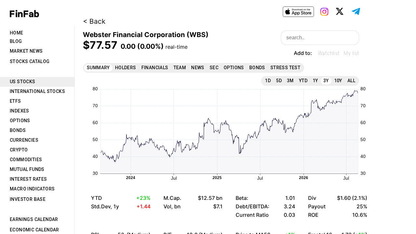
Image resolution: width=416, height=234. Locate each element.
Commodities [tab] (26, 159)
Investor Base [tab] (28, 199)
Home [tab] (16, 32)
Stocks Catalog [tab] (30, 61)
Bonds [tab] (18, 130)
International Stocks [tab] (37, 91)
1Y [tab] (315, 80)
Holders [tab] (125, 67)
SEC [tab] (214, 67)
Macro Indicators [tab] (32, 188)
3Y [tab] (326, 80)
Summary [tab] (98, 67)
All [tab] (351, 80)
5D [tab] (279, 80)
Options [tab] (20, 120)
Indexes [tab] (19, 110)
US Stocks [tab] (22, 81)
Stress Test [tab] (285, 67)
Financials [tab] (154, 67)
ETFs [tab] (15, 101)
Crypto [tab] (19, 149)
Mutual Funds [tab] (27, 169)
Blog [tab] (16, 41)
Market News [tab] (26, 51)
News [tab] (197, 67)
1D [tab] (268, 80)
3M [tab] (290, 80)
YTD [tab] (303, 80)
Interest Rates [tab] (28, 179)
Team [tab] (180, 67)
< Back (94, 21)
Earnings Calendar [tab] (34, 219)
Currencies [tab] (24, 140)
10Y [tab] (338, 80)
